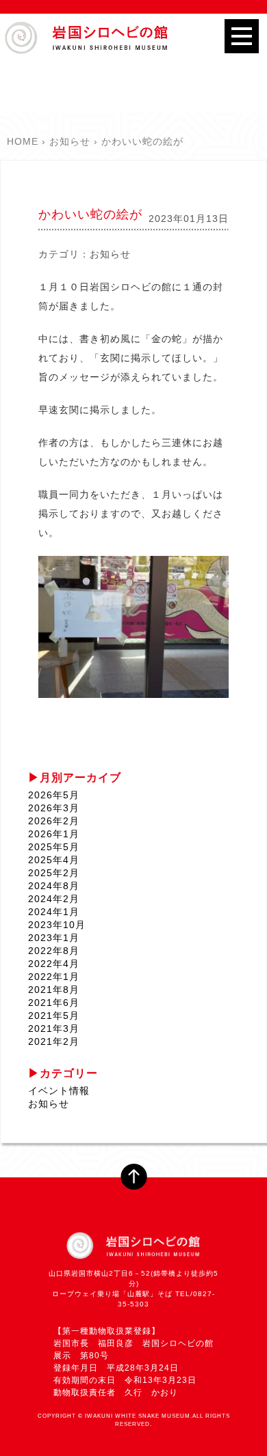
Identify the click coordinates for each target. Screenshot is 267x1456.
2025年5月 (53, 846)
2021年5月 (53, 1015)
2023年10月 (57, 924)
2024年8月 (53, 885)
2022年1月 (53, 976)
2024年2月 (53, 898)
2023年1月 (53, 937)
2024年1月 (53, 911)
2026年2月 (53, 820)
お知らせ (110, 254)
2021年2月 (53, 1041)
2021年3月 (53, 1028)
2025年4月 (53, 859)
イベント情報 (59, 1090)
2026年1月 (53, 833)
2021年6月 (53, 1002)
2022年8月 (53, 950)
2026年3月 (53, 807)
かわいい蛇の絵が (90, 214)
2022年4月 (53, 963)
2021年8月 (53, 989)
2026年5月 (53, 794)
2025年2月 (53, 872)
